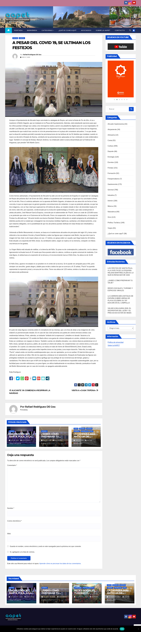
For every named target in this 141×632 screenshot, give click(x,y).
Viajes (110, 217)
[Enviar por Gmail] (38, 378)
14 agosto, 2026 (115, 597)
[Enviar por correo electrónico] (34, 378)
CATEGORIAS (47, 30)
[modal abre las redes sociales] (47, 378)
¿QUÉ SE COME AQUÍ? (67, 30)
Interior (110, 190)
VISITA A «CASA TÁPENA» (84, 390)
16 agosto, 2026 (17, 597)
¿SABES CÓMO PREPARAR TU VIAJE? (50, 436)
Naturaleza (84, 431)
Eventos (89, 428)
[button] (130, 30)
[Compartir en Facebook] (11, 378)
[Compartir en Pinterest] (26, 378)
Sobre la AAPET (114, 334)
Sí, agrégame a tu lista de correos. (22, 552)
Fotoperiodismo (113, 168)
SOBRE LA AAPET (103, 30)
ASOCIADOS (86, 30)
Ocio (91, 431)
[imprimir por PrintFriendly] (43, 378)
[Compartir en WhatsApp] (22, 378)
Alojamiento (112, 118)
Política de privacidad (115, 331)
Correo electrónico (14, 521)
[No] (138, 629)
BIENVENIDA (32, 30)
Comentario (12, 465)
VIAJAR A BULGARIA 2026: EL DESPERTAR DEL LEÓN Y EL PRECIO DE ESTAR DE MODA (120, 300)
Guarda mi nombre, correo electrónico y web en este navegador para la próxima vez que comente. (45, 546)
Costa (76, 428)
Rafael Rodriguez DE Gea (32, 55)
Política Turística (114, 212)
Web (9, 534)
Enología (111, 146)
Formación (112, 162)
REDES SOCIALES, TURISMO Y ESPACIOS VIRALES (85, 593)
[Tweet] (18, 378)
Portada (18, 30)
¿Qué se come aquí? (115, 223)
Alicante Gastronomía (116, 113)
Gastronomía (112, 173)
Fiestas (15, 38)
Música (110, 195)
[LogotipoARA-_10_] (121, 74)
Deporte (82, 428)
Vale (122, 629)
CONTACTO (120, 30)
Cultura (110, 135)
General (21, 38)
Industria (111, 184)
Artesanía (111, 124)
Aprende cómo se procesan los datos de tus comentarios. (60, 563)
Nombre (10, 508)
